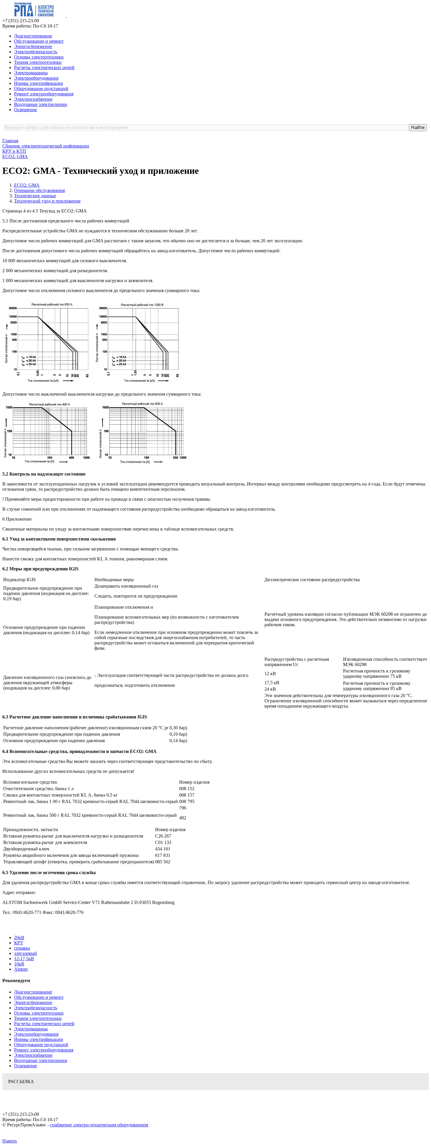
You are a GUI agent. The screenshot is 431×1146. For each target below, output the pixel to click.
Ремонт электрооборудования (43, 93)
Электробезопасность (35, 51)
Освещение (25, 109)
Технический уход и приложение (47, 200)
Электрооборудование (36, 78)
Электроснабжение (33, 99)
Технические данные (35, 195)
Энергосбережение (33, 46)
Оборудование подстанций (41, 88)
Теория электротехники (38, 62)
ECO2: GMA (27, 185)
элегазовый (25, 953)
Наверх (9, 1140)
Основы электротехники (39, 56)
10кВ (19, 963)
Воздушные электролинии (40, 104)
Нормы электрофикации (38, 83)
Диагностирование (33, 35)
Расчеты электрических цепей (44, 67)
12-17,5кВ (24, 958)
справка (22, 948)
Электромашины (31, 72)
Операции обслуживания (39, 190)
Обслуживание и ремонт (39, 41)
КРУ (18, 942)
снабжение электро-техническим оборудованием (99, 1124)
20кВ (19, 937)
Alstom (21, 969)
